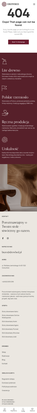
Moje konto (14, 410)
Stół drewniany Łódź (9, 337)
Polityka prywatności (9, 387)
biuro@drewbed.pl (12, 252)
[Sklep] (5, 409)
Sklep (4, 410)
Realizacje (5, 356)
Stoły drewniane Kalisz (10, 311)
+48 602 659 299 (8, 282)
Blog (3, 360)
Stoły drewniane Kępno (10, 325)
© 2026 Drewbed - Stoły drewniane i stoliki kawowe (8, 402)
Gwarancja (5, 390)
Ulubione (32, 410)
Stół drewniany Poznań (10, 329)
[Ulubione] (32, 409)
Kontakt (4, 364)
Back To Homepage (18, 42)
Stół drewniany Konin (9, 321)
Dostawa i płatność (9, 383)
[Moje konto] (14, 409)
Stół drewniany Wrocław (10, 333)
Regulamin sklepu (8, 379)
